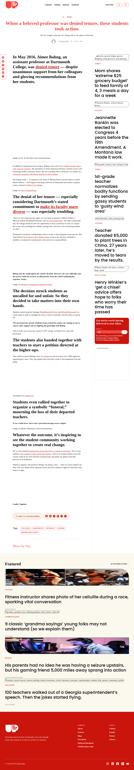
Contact (81, 732)
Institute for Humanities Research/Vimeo (36, 284)
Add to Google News (29, 516)
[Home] (63, 17)
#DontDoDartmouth (69, 312)
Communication (12, 617)
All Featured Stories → (120, 564)
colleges (26, 528)
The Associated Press (54, 221)
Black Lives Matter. (35, 185)
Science (75, 4)
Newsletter (82, 739)
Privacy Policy (113, 338)
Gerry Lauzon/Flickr (28, 190)
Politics (98, 110)
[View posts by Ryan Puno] (54, 41)
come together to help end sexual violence (35, 454)
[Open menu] (126, 5)
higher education (30, 532)
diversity (50, 528)
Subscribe (109, 5)
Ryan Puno (65, 41)
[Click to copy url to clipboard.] (3, 76)
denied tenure (47, 67)
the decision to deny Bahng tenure (36, 237)
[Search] (119, 5)
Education (10, 685)
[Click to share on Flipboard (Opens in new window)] (3, 69)
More (69, 17)
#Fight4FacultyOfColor (49, 312)
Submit (125, 333)
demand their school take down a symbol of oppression (50, 451)
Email (99, 329)
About (80, 729)
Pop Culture (100, 275)
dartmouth (38, 528)
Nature (66, 4)
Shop (80, 736)
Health (8, 658)
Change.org (47, 356)
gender (61, 528)
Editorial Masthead (85, 743)
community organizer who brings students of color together (35, 174)
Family (57, 4)
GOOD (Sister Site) (85, 747)
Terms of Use (101, 338)
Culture (48, 4)
